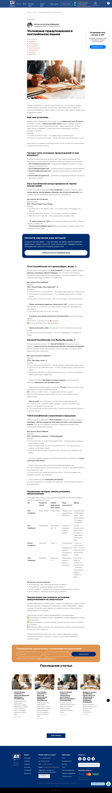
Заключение (32, 54)
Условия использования (83, 777)
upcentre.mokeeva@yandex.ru (51, 767)
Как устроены (33, 39)
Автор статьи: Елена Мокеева (46, 24)
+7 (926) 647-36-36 (82, 2)
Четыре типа (32, 41)
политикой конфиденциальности (46, 658)
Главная (29, 12)
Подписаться (84, 654)
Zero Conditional (33, 43)
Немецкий (27, 764)
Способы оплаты (67, 776)
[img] (29, 25)
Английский (27, 758)
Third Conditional (34, 50)
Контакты (64, 764)
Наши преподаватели (68, 770)
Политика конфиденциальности (85, 779)
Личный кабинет (95, 5)
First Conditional (33, 45)
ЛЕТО (24, 4)
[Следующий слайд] (108, 700)
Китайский (27, 761)
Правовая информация (68, 773)
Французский (27, 773)
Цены (63, 767)
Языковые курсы (67, 761)
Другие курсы (54, 4)
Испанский (27, 767)
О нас (18, 4)
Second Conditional (34, 47)
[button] (66, 4)
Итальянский (27, 770)
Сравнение (32, 52)
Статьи (35, 12)
